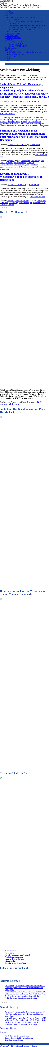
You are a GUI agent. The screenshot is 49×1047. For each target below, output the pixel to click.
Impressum (4, 1032)
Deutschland (25, 161)
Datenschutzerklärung (8, 1028)
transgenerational (32, 165)
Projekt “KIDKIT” (16, 44)
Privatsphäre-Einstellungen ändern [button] (17, 1036)
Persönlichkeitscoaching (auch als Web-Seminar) (26, 21)
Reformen (9, 163)
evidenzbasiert (24, 203)
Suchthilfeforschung (7, 165)
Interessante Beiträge (16, 54)
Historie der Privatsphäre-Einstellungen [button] (19, 1038)
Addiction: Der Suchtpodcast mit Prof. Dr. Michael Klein (25, 994)
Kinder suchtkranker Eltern (14, 42)
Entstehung (29, 118)
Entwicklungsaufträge (25, 120)
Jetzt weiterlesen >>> (7, 114)
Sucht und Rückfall (11, 36)
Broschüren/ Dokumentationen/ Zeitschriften (25, 52)
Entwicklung (39, 118)
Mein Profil (9, 13)
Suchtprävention (14, 122)
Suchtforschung (20, 163)
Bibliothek (8, 50)
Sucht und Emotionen (12, 32)
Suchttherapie (20, 165)
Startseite (8, 11)
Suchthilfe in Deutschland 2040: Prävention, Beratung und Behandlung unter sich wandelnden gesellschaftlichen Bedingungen (24, 135)
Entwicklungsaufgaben (8, 120)
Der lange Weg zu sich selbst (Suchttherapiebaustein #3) (25, 986)
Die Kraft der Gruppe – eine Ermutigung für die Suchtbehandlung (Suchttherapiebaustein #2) (22, 997)
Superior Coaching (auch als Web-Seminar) (24, 27)
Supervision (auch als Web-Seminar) (22, 29)
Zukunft (24, 122)
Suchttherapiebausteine (13, 38)
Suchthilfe (3, 122)
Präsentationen (14, 56)
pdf (31, 203)
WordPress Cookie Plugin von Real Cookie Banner (18, 1046)
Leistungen (9, 15)
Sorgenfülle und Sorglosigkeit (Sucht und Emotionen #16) (25, 992)
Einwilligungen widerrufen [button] (14, 1040)
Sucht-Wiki (9, 40)
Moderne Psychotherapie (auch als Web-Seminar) (27, 25)
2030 (22, 118)
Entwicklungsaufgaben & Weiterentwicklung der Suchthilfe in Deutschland (21, 176)
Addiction (3, 3)
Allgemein (10, 118)
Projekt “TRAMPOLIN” (18, 46)
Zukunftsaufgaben (34, 122)
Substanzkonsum (39, 203)
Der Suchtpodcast (11, 48)
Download (4, 203)
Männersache (14, 23)
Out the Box (12, 1044)
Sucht (45, 120)
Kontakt (7, 58)
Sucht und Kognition (12, 34)
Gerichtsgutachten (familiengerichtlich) (23, 17)
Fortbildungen (14, 19)
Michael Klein (34, 102)
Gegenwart (38, 120)
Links (7, 60)
